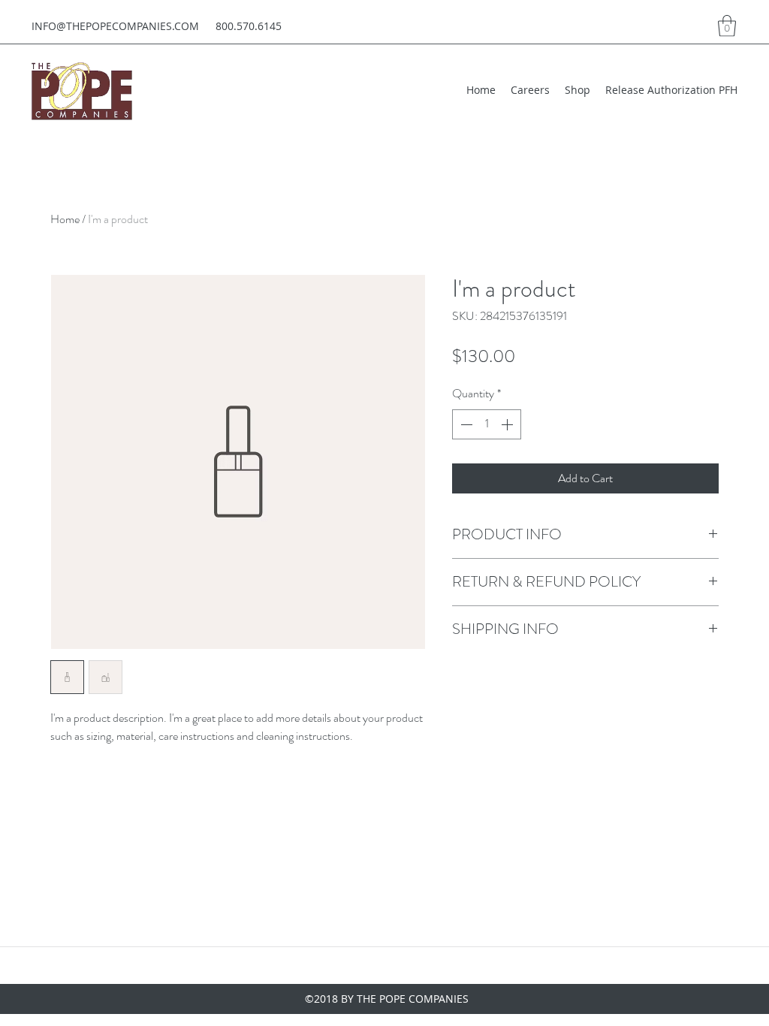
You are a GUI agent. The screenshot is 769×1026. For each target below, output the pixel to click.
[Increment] (508, 424)
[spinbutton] (486, 424)
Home (65, 219)
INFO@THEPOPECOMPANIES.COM (115, 26)
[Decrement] (464, 424)
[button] (727, 26)
